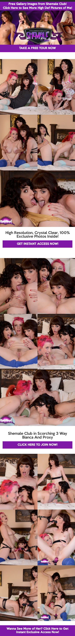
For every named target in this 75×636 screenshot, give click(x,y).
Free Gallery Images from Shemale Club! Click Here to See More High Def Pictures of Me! (37, 6)
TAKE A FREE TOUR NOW (37, 48)
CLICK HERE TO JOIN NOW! (37, 445)
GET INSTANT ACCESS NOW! (37, 244)
